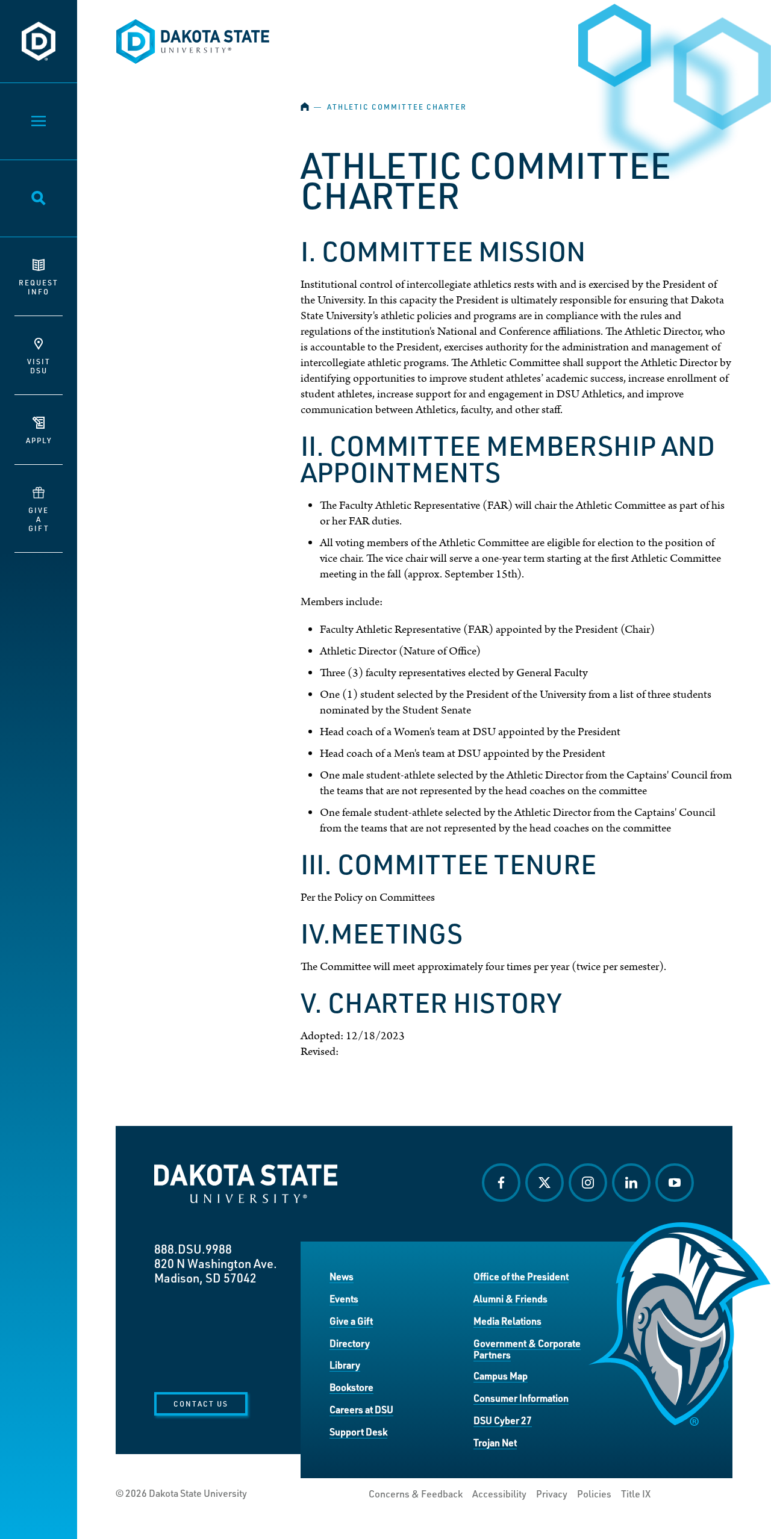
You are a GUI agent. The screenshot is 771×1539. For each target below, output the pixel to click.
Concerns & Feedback (416, 1494)
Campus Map (500, 1375)
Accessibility (499, 1494)
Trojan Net (495, 1442)
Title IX (636, 1494)
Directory (349, 1343)
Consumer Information (521, 1397)
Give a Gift (351, 1320)
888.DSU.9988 (193, 1249)
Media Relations (507, 1320)
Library (344, 1364)
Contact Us (200, 1403)
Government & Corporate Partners (527, 1349)
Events (343, 1298)
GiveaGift (38, 519)
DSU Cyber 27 (502, 1420)
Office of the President (521, 1276)
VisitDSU (39, 365)
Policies (594, 1494)
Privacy (551, 1494)
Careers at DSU (361, 1409)
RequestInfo (38, 287)
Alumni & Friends (510, 1298)
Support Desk (358, 1431)
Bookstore (351, 1387)
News (341, 1276)
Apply (39, 440)
